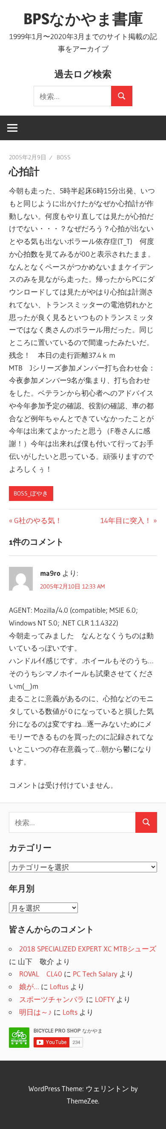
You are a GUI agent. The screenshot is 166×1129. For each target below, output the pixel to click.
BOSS (64, 157)
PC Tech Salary (95, 973)
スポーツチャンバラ (51, 999)
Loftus (59, 986)
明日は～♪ (35, 1011)
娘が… (29, 986)
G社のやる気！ (38, 520)
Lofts (70, 1011)
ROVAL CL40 (40, 973)
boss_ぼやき (31, 493)
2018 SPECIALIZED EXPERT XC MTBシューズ (87, 948)
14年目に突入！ (126, 520)
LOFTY (104, 999)
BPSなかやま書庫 (83, 18)
